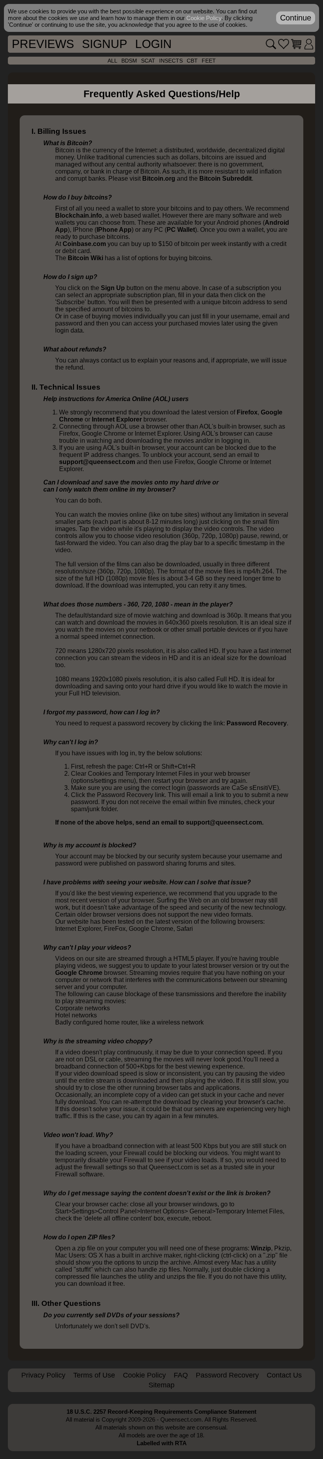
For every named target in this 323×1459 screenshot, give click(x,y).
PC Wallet (181, 229)
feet (209, 60)
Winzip (261, 1248)
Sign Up (113, 288)
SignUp (104, 43)
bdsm (129, 60)
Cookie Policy (144, 1375)
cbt (192, 60)
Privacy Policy (43, 1375)
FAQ (181, 1375)
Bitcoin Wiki (85, 258)
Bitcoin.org (158, 178)
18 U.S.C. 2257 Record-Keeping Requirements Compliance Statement (161, 1411)
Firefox (247, 412)
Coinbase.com (84, 243)
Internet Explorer (117, 419)
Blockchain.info (78, 215)
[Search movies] (271, 44)
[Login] (308, 44)
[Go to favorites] (283, 44)
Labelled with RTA (162, 1443)
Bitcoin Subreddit (225, 178)
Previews (43, 43)
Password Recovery (256, 723)
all (112, 60)
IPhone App (114, 229)
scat (148, 60)
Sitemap (161, 1385)
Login (153, 43)
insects (171, 60)
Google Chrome (78, 972)
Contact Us (284, 1375)
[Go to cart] (296, 44)
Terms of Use (94, 1375)
